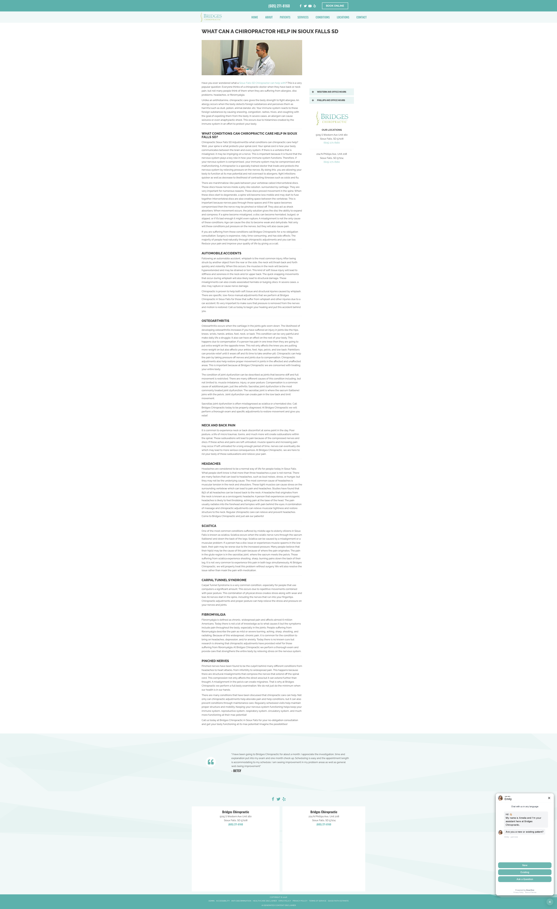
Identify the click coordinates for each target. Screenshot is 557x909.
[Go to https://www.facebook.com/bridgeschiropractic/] (273, 799)
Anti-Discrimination (241, 901)
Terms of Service (317, 901)
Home (254, 17)
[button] (331, 91)
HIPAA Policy (284, 901)
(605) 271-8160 (279, 5)
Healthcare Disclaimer (265, 901)
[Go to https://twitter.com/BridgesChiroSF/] (278, 799)
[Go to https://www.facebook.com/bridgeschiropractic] (300, 6)
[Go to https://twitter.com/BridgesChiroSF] (305, 6)
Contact (361, 17)
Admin (211, 901)
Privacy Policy (300, 901)
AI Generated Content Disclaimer (279, 905)
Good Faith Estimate (338, 901)
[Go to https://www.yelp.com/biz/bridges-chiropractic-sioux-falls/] (284, 799)
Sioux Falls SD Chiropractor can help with (262, 82)
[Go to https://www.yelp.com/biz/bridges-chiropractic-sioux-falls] (314, 6)
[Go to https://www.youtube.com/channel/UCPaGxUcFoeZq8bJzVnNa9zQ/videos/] (310, 6)
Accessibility (223, 901)
